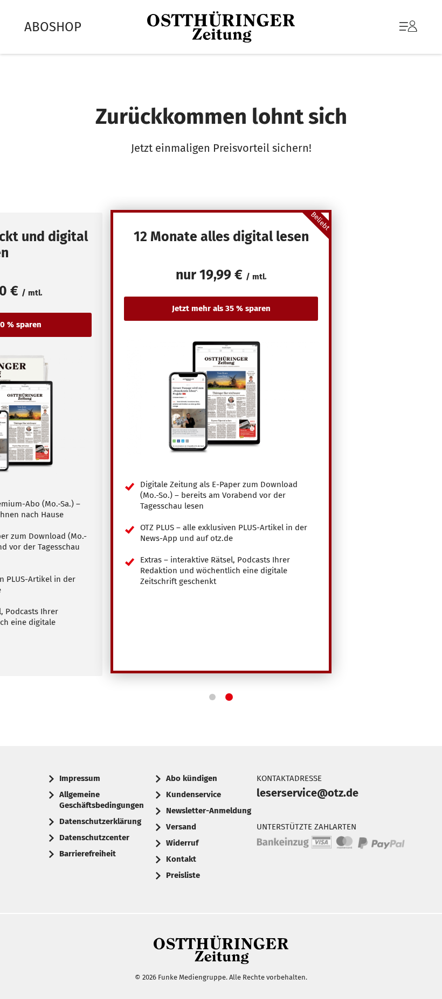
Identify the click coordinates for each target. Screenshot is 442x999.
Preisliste (183, 875)
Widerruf (182, 843)
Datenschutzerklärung (100, 821)
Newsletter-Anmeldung (208, 810)
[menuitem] (397, 27)
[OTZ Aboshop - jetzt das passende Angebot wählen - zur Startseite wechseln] (221, 27)
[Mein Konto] (408, 32)
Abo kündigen (191, 778)
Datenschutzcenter (94, 837)
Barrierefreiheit (87, 854)
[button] (212, 697)
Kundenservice (193, 794)
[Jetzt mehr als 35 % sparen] (221, 396)
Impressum (79, 778)
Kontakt (181, 859)
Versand (181, 827)
